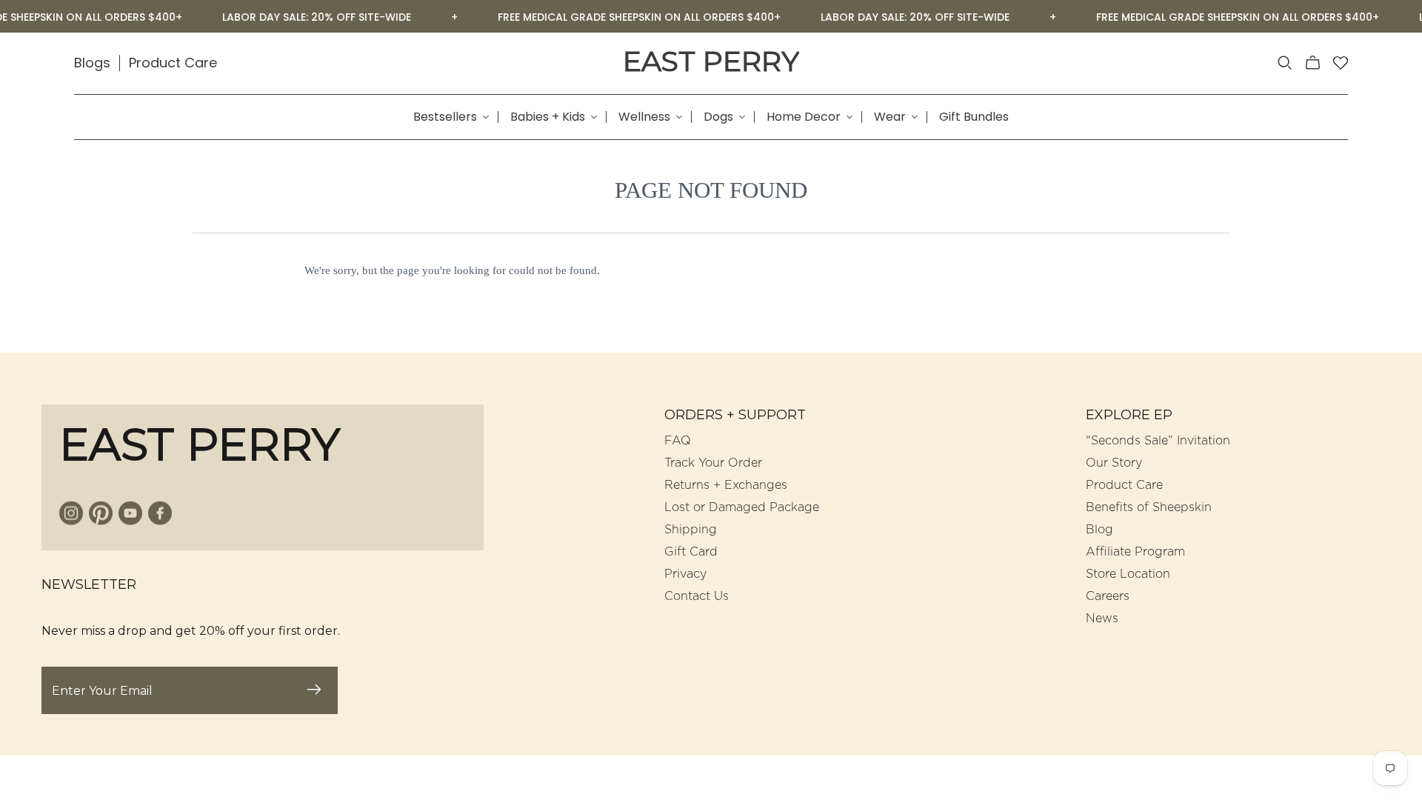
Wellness (644, 117)
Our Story (1114, 463)
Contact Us (696, 596)
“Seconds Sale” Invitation (1158, 441)
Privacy (685, 574)
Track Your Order (713, 463)
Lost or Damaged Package (741, 507)
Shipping (690, 530)
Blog (1099, 530)
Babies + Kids (547, 117)
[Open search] (1285, 63)
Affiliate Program (1135, 552)
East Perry (711, 61)
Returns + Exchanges (725, 485)
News (1102, 618)
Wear (890, 117)
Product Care (173, 62)
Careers (1107, 596)
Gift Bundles (974, 117)
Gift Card (691, 552)
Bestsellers (445, 117)
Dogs (718, 117)
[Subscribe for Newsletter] (314, 690)
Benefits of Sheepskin (1149, 507)
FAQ (677, 441)
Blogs (92, 62)
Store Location (1128, 574)
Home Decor (804, 117)
